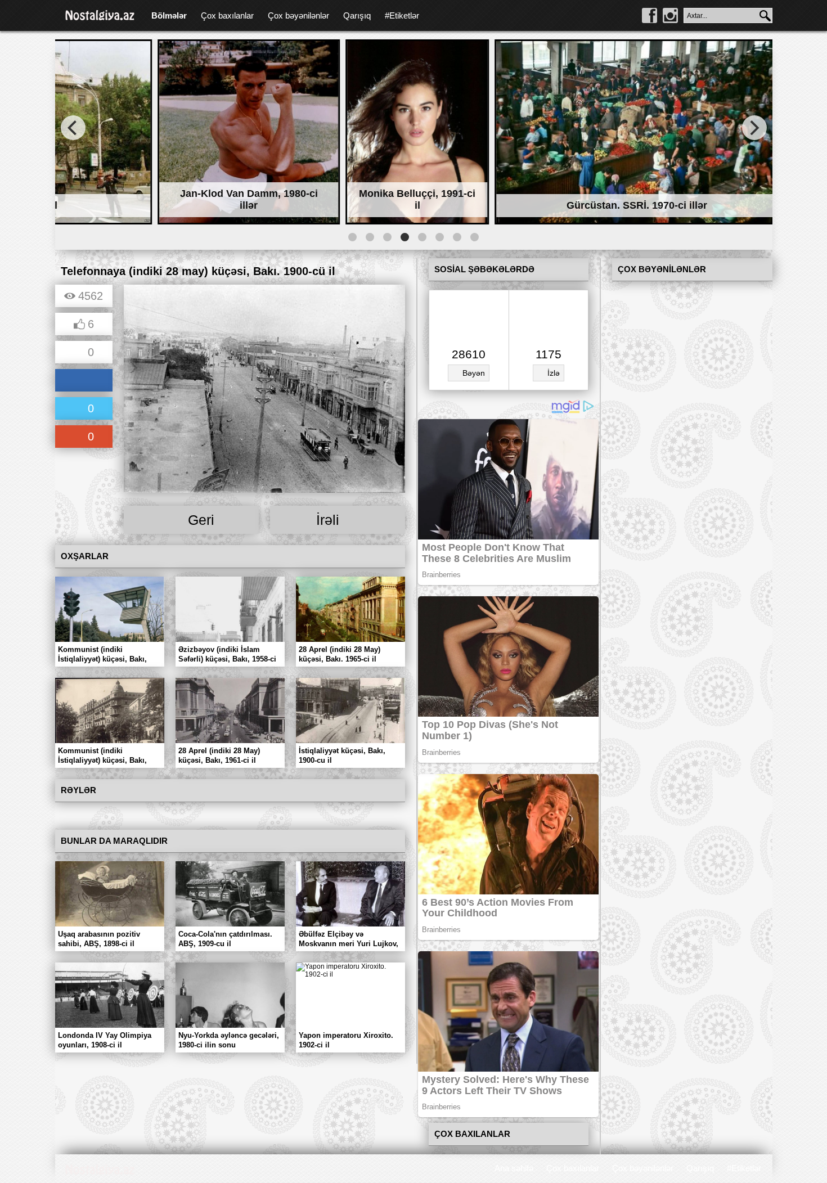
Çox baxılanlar (227, 15)
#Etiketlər (402, 15)
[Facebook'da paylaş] (84, 381)
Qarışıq (357, 15)
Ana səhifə (514, 1168)
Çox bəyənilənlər (298, 15)
